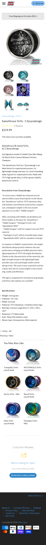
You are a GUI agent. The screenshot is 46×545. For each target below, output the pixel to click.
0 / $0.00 (37, 3)
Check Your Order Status (29, 513)
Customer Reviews (22, 508)
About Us (6, 508)
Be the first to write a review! (23, 475)
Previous (4, 335)
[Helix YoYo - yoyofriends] (13, 409)
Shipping (37, 508)
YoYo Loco (22, 522)
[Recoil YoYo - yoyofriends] (33, 382)
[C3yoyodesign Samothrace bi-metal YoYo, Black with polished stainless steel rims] (23, 44)
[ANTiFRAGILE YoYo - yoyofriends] (33, 355)
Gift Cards (9, 516)
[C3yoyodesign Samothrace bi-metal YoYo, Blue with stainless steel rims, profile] (8, 104)
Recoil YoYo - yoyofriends (29, 395)
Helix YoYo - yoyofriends (9, 422)
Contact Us (10, 513)
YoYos (18, 116)
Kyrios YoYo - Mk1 (12, 394)
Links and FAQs (28, 510)
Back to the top (34, 495)
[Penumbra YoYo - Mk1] (33, 409)
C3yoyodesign (8, 116)
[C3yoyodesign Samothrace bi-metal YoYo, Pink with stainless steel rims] (8, 89)
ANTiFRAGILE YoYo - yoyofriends (33, 368)
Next (11, 335)
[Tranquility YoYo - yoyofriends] (13, 355)
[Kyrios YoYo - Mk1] (13, 382)
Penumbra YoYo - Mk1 (31, 422)
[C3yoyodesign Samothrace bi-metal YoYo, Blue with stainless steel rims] (23, 75)
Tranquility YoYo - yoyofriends (11, 368)
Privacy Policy (11, 510)
